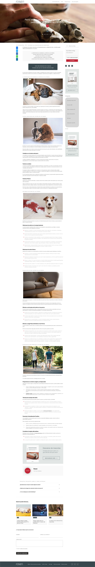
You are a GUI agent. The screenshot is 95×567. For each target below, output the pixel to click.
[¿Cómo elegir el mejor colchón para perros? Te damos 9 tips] (23, 515)
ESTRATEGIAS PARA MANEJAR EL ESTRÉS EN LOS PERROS (43, 58)
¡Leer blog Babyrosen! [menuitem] (55, 1)
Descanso (35, 517)
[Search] (67, 46)
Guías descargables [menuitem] (75, 1)
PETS (47, 31)
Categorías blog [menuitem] (67, 1)
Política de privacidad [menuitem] (57, 564)
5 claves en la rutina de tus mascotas (55, 521)
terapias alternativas (38, 433)
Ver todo (66, 128)
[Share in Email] (17, 59)
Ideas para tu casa (71, 122)
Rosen (47, 28)
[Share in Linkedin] (17, 53)
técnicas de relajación (48, 410)
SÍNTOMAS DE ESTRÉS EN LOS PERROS (42, 55)
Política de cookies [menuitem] (64, 564)
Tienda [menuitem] (62, 1)
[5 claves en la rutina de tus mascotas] (55, 515)
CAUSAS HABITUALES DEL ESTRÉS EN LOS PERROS (43, 54)
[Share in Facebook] (17, 48)
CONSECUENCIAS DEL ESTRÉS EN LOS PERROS (43, 57)
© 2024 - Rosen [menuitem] (44, 564)
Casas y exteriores (71, 109)
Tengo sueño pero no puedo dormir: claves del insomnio (39, 522)
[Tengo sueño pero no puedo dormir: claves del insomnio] (39, 515)
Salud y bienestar (71, 113)
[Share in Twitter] (17, 50)
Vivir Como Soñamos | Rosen (20, 45)
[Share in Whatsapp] (17, 56)
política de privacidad (23, 548)
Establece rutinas (29, 393)
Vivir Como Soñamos (47, 16)
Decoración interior (71, 100)
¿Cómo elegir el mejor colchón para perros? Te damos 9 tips (22, 522)
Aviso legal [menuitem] (50, 564)
